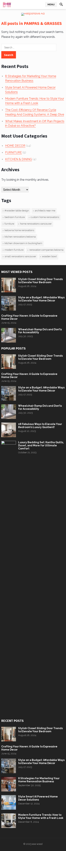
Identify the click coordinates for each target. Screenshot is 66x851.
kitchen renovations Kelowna (20, 236)
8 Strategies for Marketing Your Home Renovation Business (39, 780)
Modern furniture (14, 249)
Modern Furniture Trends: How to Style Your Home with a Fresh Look (40, 816)
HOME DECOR (15, 145)
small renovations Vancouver (20, 256)
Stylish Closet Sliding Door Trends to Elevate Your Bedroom (40, 281)
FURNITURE (13, 152)
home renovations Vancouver (36, 223)
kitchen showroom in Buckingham (23, 243)
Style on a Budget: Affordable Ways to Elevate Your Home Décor (41, 299)
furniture (9, 223)
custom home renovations (45, 217)
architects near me (45, 210)
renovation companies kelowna (46, 249)
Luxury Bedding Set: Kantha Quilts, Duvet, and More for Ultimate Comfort (41, 445)
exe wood (37, 844)
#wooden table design (17, 210)
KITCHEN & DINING (18, 159)
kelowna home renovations (19, 230)
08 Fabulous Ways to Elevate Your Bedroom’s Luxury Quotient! (40, 426)
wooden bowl (49, 256)
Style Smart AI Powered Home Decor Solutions (38, 798)
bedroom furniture (15, 217)
